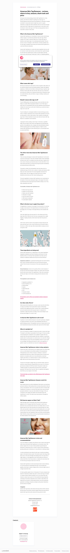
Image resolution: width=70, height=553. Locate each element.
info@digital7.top (23, 541)
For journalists (57, 550)
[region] (35, 61)
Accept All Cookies (45, 64)
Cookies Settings (23, 64)
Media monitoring (32, 550)
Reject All (36, 64)
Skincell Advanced (43, 342)
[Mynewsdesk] (5, 551)
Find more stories (65, 550)
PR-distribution (41, 550)
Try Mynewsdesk (49, 550)
